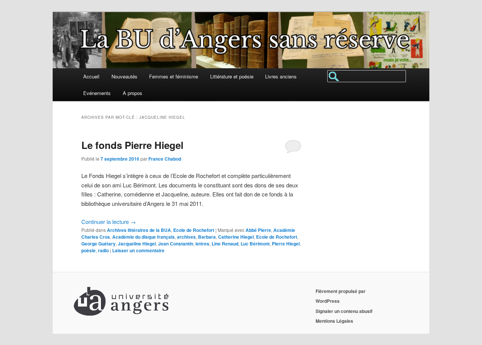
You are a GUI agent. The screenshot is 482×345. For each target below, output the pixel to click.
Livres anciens (281, 76)
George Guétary (98, 243)
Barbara (207, 236)
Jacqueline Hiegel (137, 243)
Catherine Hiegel (236, 236)
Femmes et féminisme (173, 76)
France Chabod (164, 158)
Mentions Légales (334, 320)
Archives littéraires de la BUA (139, 230)
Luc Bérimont (255, 243)
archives (186, 236)
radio (103, 250)
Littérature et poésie (231, 76)
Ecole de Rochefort (193, 230)
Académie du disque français (143, 236)
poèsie (88, 250)
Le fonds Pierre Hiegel (132, 145)
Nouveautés (124, 76)
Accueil (91, 76)
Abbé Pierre (258, 230)
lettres (202, 243)
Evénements (97, 93)
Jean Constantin (175, 243)
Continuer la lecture (108, 221)
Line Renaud (225, 243)
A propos (132, 93)
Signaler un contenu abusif (344, 311)
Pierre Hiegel (286, 243)
